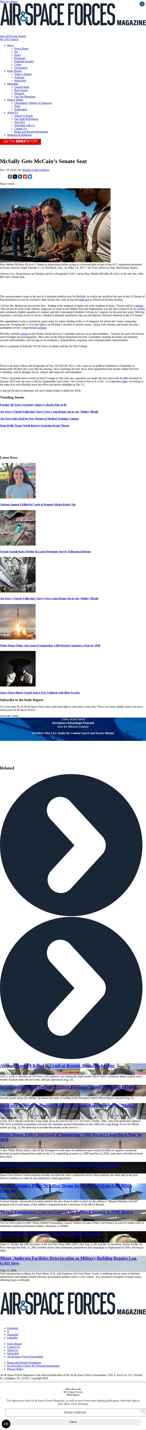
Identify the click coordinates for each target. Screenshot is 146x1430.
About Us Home (23, 115)
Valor (17, 106)
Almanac (19, 93)
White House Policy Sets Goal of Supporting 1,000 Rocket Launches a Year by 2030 (50, 645)
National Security (24, 61)
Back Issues (21, 90)
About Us (12, 112)
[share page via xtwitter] (15, 177)
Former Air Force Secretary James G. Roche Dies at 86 (50, 1233)
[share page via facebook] (10, 177)
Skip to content (8, 1)
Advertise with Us (24, 125)
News (10, 45)
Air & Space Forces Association (25, 1356)
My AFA (5, 39)
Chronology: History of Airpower (33, 102)
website (42, 327)
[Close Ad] (143, 1410)
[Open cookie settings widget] (6, 1424)
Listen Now (73, 739)
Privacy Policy (15, 1368)
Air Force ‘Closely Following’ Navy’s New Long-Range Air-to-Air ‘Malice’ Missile (49, 598)
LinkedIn (12, 1337)
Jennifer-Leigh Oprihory (35, 169)
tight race (84, 299)
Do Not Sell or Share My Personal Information (33, 1365)
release (139, 305)
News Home (21, 48)
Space (17, 54)
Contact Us (20, 128)
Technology (21, 67)
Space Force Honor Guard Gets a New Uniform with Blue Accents (40, 692)
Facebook (12, 1328)
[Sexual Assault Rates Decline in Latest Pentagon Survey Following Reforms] (18, 544)
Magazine (12, 83)
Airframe (19, 77)
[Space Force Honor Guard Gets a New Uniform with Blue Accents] (18, 685)
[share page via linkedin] (20, 177)
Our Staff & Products (26, 118)
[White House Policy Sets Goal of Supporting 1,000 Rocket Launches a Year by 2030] (18, 638)
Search (22, 36)
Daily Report (14, 70)
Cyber (17, 64)
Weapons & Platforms (19, 134)
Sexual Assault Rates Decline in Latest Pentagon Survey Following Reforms (45, 551)
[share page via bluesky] (30, 177)
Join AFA (5, 36)
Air (16, 51)
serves (24, 333)
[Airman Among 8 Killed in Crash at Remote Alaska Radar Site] (18, 497)
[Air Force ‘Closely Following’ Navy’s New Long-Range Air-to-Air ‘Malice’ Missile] (18, 591)
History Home (15, 99)
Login (14, 36)
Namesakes (20, 109)
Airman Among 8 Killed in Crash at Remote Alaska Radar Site (38, 504)
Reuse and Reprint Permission (31, 131)
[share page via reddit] (25, 177)
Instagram (12, 1334)
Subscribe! (20, 80)
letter (124, 381)
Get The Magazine (24, 96)
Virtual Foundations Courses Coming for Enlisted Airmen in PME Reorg (66, 1212)
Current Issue (21, 86)
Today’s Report (23, 74)
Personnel (19, 58)
